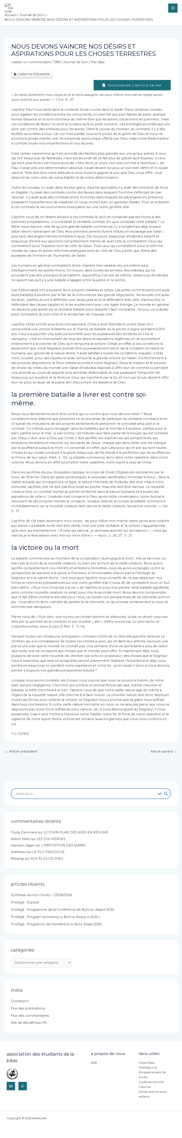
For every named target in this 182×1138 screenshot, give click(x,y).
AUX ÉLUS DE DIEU (47, 859)
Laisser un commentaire (31, 62)
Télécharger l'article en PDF (134, 85)
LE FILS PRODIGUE (48, 852)
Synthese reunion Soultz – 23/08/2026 (41, 895)
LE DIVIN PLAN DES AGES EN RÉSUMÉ (76, 832)
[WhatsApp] (22, 1086)
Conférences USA (151, 1082)
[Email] (11, 1086)
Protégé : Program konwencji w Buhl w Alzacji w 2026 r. (56, 917)
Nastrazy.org (148, 1067)
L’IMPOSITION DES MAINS (63, 845)
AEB (94, 1062)
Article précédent (21, 751)
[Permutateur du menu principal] (173, 8)
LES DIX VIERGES (51, 839)
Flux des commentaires (30, 1016)
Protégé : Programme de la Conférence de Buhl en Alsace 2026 (62, 910)
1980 (57, 62)
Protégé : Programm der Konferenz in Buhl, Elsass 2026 (56, 924)
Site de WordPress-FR (29, 1023)
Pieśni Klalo (147, 1062)
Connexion (20, 1001)
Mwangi (17, 859)
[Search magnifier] (166, 794)
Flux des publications (28, 1008)
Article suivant (163, 751)
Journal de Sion (75, 62)
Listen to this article (34, 74)
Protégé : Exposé (25, 902)
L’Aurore (145, 1087)
